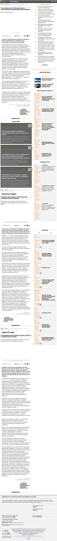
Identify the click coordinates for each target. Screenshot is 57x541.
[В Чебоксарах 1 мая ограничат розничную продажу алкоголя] (38, 155)
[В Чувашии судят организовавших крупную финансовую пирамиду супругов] (38, 313)
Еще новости (45, 65)
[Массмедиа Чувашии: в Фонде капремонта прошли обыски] (38, 143)
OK (28, 538)
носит (8, 235)
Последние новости (44, 4)
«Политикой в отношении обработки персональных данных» (28, 536)
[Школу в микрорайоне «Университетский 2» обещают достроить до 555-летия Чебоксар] (38, 98)
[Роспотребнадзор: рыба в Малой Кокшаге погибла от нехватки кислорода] (38, 338)
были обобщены (6, 380)
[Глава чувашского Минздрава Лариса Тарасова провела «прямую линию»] (38, 326)
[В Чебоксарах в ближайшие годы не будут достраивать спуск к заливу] (38, 241)
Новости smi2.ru (45, 76)
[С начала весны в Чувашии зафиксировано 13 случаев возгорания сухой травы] (38, 110)
